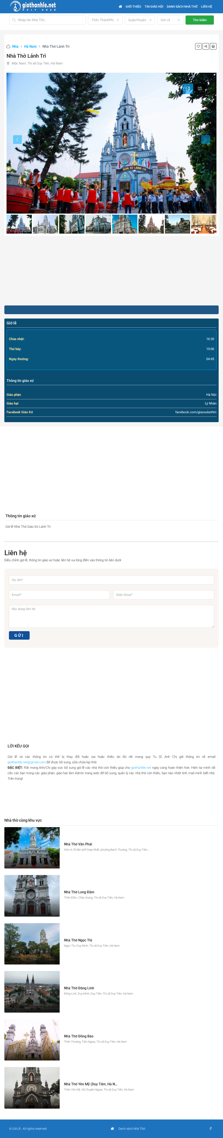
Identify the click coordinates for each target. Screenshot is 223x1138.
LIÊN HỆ (206, 6)
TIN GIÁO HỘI (154, 6)
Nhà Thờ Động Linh (79, 988)
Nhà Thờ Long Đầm (79, 892)
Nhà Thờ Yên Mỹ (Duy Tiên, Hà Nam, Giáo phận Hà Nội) (107, 1084)
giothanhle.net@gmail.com (27, 762)
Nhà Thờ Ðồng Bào (78, 1036)
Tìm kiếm (200, 20)
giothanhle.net (141, 768)
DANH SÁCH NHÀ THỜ (182, 6)
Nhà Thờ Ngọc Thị (78, 940)
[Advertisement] (111, 270)
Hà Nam (30, 46)
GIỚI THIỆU (133, 6)
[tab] (188, 89)
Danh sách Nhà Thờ (131, 1128)
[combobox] (105, 20)
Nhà (15, 46)
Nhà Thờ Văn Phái (78, 844)
